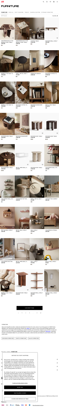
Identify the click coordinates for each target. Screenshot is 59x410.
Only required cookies (20, 393)
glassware (48, 331)
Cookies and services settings (19, 398)
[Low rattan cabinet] (51, 186)
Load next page (29, 308)
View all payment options (38, 405)
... (33, 312)
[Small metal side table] (22, 61)
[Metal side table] (51, 92)
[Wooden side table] (7, 124)
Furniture (14, 351)
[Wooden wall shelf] (51, 29)
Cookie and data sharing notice (20, 383)
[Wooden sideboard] (36, 92)
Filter (54, 15)
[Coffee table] (36, 29)
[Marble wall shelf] (51, 280)
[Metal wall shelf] (22, 218)
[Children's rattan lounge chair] (7, 249)
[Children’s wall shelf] (51, 155)
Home (8, 351)
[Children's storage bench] (51, 218)
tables (28, 328)
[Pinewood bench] (36, 61)
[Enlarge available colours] (2, 45)
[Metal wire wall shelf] (22, 155)
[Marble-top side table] (7, 61)
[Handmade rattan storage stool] (22, 186)
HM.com (3, 351)
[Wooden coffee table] (51, 61)
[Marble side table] (7, 29)
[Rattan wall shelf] (7, 218)
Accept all (20, 387)
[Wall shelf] (36, 218)
